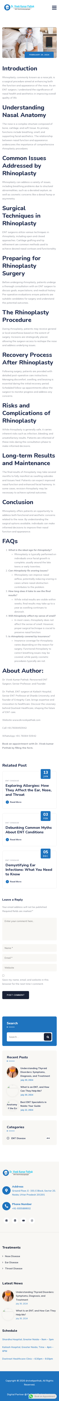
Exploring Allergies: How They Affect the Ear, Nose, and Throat (28, 790)
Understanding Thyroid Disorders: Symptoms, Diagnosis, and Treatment (35, 1072)
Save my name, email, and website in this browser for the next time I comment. (25, 981)
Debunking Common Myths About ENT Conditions (28, 830)
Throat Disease (13, 1268)
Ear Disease (11, 1262)
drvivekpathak (34, 1380)
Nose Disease (12, 1256)
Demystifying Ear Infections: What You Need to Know (28, 870)
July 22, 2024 (26, 1110)
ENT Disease (12, 781)
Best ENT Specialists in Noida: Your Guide (33, 1104)
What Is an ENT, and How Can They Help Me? (34, 1089)
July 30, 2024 (26, 1080)
